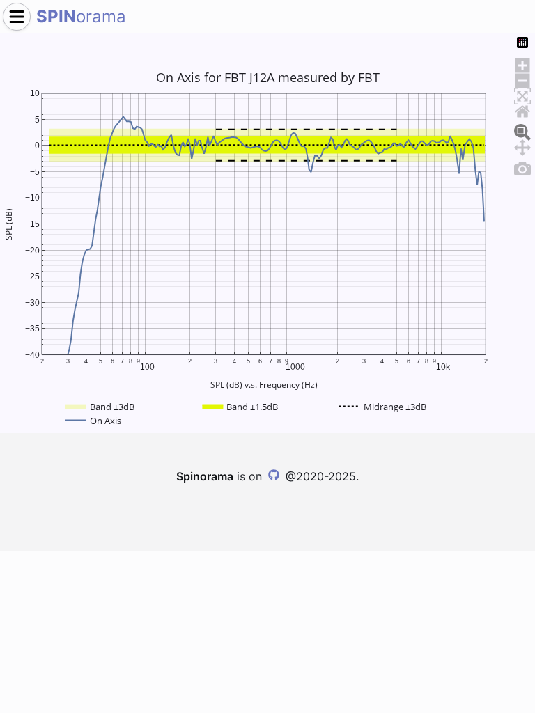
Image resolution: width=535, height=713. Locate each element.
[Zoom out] (522, 78)
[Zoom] (522, 130)
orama (81, 16)
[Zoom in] (522, 63)
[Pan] (522, 145)
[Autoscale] (522, 94)
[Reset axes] (522, 109)
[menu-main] (17, 17)
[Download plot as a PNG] (522, 166)
